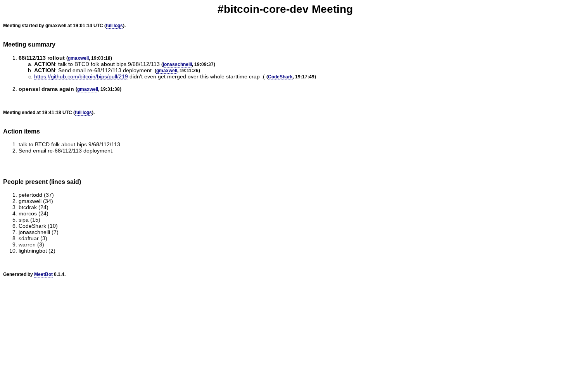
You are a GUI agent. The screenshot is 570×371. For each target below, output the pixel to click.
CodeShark (280, 77)
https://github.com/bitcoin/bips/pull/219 (81, 76)
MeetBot (43, 274)
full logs (114, 25)
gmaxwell (78, 58)
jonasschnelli (177, 64)
